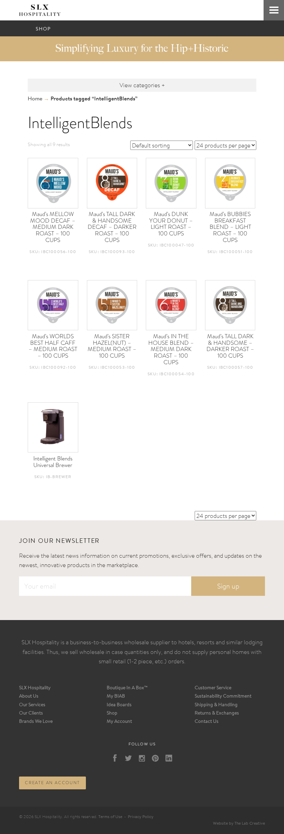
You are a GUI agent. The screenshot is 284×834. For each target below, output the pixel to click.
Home (35, 99)
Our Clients (31, 713)
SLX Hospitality (35, 688)
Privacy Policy (140, 817)
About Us (28, 696)
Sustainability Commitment (223, 696)
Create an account (52, 783)
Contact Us (207, 721)
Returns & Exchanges (217, 713)
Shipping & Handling (216, 705)
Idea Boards (119, 705)
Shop (112, 713)
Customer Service (213, 688)
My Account (119, 721)
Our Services (32, 705)
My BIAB (116, 696)
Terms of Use (110, 817)
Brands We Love (36, 721)
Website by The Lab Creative (239, 824)
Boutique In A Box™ (127, 688)
